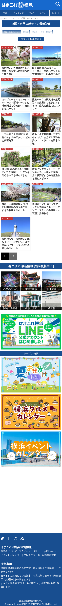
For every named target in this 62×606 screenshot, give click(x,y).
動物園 (26, 32)
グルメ (31, 13)
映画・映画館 (46, 32)
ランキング (18, 13)
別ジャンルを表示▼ (31, 39)
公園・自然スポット (11, 32)
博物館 (34, 32)
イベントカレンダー (11, 555)
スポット (56, 13)
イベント (43, 13)
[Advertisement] (31, 500)
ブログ (6, 13)
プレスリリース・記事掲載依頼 (40, 555)
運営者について (9, 551)
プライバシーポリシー (30, 551)
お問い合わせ (51, 551)
